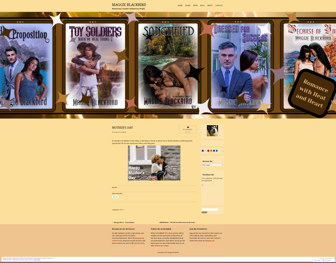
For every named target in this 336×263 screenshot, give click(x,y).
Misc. (121, 210)
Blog (202, 5)
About (210, 5)
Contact (219, 5)
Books (187, 5)
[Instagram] (208, 151)
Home (180, 5)
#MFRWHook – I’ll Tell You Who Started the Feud (177, 222)
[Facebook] (203, 151)
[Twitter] (217, 151)
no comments (187, 129)
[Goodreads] (205, 151)
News (195, 5)
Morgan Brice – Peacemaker (123, 222)
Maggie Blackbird (129, 4)
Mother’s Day (122, 127)
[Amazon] (211, 151)
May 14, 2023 (187, 131)
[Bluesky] (214, 151)
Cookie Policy (37, 259)
